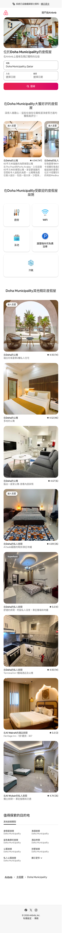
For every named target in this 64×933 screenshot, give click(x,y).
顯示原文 (45, 4)
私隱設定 (27, 918)
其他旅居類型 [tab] (10, 821)
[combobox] (31, 66)
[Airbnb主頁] (6, 12)
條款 (36, 918)
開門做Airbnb (49, 12)
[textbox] (17, 77)
